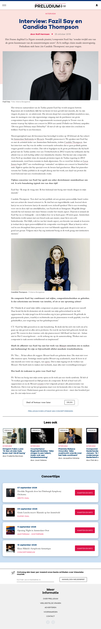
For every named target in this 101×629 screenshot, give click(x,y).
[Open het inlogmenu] (97, 5)
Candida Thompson (73, 142)
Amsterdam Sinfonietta (24, 139)
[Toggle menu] (4, 5)
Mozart (40, 139)
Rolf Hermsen (43, 34)
